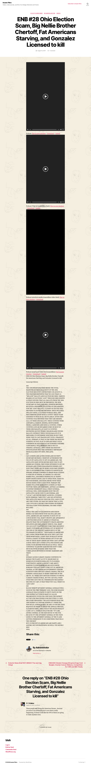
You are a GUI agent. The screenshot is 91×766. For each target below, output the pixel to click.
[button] (45, 96)
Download (50, 133)
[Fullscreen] (63, 129)
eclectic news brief (37, 13)
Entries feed (10, 747)
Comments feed (11, 749)
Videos (58, 13)
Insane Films (7, 2)
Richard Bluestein (49, 13)
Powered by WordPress (25, 762)
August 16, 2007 (42, 50)
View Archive (37, 653)
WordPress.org (11, 752)
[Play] (28, 129)
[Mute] (61, 129)
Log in (8, 745)
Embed (57, 133)
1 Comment (52, 50)
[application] (45, 96)
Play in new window (39, 133)
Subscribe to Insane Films (74, 3)
